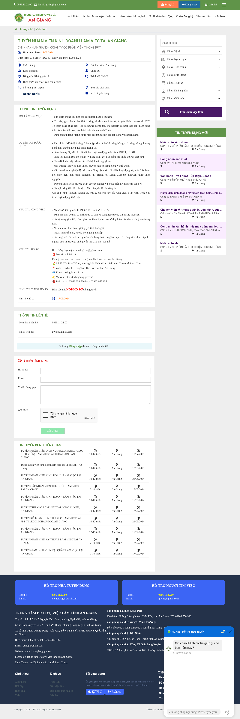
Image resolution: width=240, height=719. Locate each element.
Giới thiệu (73, 16)
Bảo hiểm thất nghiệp (133, 16)
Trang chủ (26, 29)
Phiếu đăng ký (184, 16)
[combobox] (191, 52)
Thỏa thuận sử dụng (155, 709)
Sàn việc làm (204, 16)
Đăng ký (169, 4)
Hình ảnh (20, 690)
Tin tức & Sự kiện (93, 16)
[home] (36, 17)
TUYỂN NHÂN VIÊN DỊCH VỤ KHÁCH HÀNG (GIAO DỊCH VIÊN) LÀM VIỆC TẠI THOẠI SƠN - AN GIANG (52, 454)
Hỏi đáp (19, 686)
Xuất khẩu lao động (161, 16)
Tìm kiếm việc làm (191, 112)
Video (18, 695)
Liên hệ (212, 4)
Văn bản (220, 16)
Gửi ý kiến (52, 430)
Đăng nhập (190, 4)
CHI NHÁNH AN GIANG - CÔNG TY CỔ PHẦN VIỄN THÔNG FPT (59, 47)
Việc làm (111, 16)
